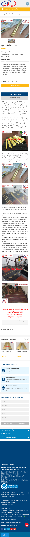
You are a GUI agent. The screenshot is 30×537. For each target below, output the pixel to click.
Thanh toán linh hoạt (11, 386)
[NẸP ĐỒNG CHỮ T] (22, 346)
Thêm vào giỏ (15, 85)
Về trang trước (7, 321)
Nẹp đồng (17, 14)
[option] (15, 28)
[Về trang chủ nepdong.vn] (9, 3)
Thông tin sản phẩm (14, 94)
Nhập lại (22, 423)
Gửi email (15, 321)
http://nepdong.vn (12, 525)
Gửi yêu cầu (8, 423)
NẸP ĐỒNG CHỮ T (22, 352)
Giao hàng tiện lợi (11, 377)
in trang (22, 321)
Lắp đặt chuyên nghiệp (12, 368)
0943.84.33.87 (12, 519)
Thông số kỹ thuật (14, 98)
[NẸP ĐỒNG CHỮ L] (7, 346)
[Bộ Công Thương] (9, 486)
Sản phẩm (11, 14)
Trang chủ (4, 14)
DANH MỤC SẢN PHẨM (11, 9)
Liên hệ (5, 535)
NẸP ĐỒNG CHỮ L (7, 352)
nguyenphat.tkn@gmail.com (13, 522)
